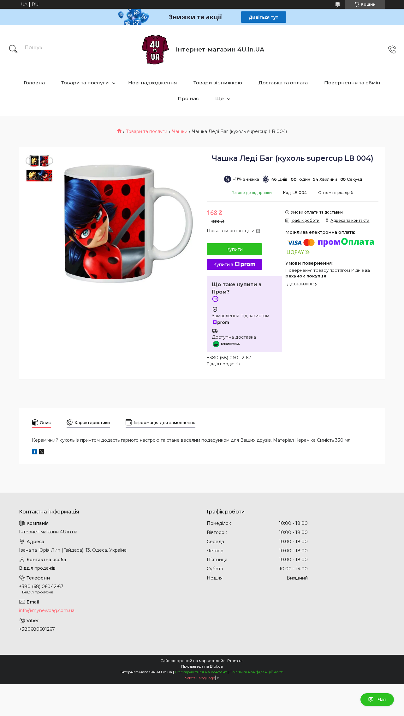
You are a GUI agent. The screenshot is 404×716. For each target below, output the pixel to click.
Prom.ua (235, 660)
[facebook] (34, 453)
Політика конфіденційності (256, 672)
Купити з (223, 264)
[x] (41, 453)
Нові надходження (152, 83)
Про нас (188, 98)
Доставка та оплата (283, 83)
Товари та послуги (85, 83)
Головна (34, 83)
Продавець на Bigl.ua (202, 666)
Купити (234, 249)
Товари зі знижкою (217, 83)
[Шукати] (13, 50)
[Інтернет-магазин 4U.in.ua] (155, 49)
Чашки (179, 131)
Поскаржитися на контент (201, 672)
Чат (381, 699)
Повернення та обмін (352, 83)
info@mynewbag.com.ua (46, 610)
